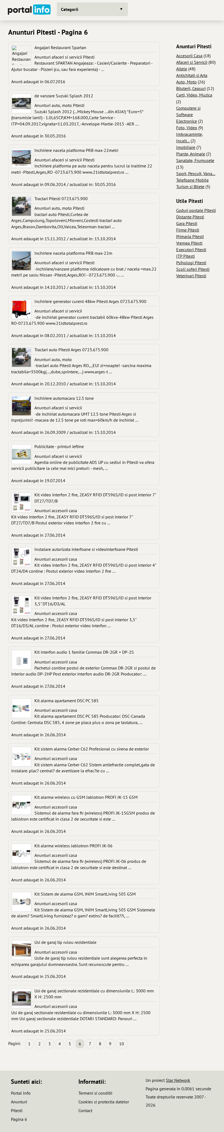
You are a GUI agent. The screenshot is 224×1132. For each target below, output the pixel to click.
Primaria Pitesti (190, 236)
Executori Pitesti (191, 249)
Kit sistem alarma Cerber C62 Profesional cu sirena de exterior (91, 749)
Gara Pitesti (186, 223)
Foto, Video (186, 127)
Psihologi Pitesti (191, 262)
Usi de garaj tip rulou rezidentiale (65, 942)
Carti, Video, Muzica (194, 95)
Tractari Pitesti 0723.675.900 (61, 198)
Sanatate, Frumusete (195, 160)
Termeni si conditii (95, 1093)
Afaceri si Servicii (191, 62)
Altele (181, 68)
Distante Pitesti (190, 217)
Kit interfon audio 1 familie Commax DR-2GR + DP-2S (84, 652)
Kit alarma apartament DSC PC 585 (66, 700)
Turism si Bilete (190, 186)
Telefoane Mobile (192, 180)
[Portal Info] (29, 10)
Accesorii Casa (189, 55)
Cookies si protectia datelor (103, 1101)
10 (121, 1043)
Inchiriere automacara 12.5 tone (64, 398)
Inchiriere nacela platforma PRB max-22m (73, 253)
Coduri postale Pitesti (196, 210)
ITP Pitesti (185, 256)
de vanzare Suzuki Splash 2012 (63, 95)
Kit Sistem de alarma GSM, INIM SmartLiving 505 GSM (85, 894)
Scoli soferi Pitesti (193, 269)
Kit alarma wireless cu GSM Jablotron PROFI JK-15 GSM (86, 797)
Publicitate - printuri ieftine (59, 446)
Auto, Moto (186, 82)
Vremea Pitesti (189, 243)
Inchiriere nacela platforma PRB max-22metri (76, 150)
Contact (85, 1110)
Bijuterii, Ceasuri (191, 88)
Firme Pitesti (187, 230)
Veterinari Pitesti (191, 275)
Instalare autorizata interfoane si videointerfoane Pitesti (86, 549)
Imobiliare (185, 147)
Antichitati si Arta (191, 75)
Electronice (186, 121)
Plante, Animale (190, 154)
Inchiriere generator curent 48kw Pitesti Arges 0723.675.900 (90, 301)
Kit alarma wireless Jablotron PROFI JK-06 (73, 845)
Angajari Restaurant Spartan (60, 47)
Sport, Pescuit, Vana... (195, 173)
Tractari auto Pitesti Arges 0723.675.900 (71, 349)
